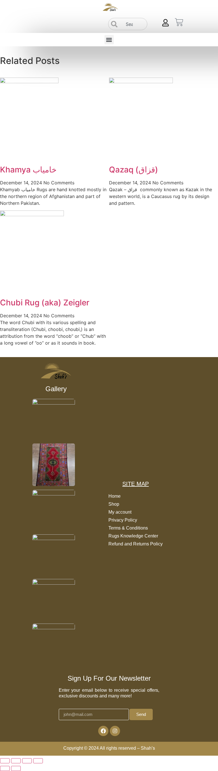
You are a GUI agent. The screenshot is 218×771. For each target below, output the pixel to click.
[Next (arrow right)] (16, 768)
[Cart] (179, 22)
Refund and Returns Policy (135, 543)
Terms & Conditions (128, 528)
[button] (109, 39)
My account (119, 512)
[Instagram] (115, 731)
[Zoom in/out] (5, 760)
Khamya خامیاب (28, 169)
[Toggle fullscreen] (16, 760)
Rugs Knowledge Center (133, 536)
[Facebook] (103, 731)
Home (114, 496)
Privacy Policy (122, 520)
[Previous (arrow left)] (5, 768)
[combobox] (128, 24)
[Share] (27, 760)
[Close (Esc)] (38, 760)
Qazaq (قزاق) (133, 169)
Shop (113, 504)
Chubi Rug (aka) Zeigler (44, 302)
